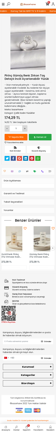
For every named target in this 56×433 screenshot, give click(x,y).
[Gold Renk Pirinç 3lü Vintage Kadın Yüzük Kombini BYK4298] (14, 238)
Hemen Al (41, 137)
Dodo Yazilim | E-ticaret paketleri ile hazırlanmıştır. (28, 420)
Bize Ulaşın (28, 383)
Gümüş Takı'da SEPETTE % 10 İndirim (27, 11)
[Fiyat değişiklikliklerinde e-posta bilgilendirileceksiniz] (35, 171)
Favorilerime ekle (15, 142)
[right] (52, 248)
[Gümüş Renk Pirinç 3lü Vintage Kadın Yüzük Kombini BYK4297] (42, 238)
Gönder (47, 341)
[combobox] (6, 357)
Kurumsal (28, 367)
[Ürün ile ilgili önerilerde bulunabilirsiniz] (50, 171)
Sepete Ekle (17, 137)
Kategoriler (28, 375)
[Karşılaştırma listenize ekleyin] (27, 171)
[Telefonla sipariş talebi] (43, 171)
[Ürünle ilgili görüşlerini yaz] (20, 171)
